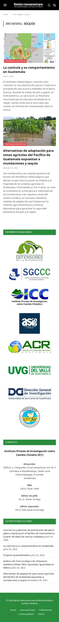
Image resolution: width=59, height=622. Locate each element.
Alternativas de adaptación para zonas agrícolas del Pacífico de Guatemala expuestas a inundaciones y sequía (28, 157)
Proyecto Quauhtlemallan (16, 555)
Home (13, 610)
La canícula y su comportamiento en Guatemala (28, 545)
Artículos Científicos (15, 61)
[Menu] (5, 5)
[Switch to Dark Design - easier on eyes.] (49, 5)
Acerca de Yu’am (27, 610)
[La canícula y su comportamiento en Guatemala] (29, 48)
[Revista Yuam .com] (28, 5)
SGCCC (41, 614)
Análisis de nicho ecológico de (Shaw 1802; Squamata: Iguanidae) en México (28, 564)
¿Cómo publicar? (26, 614)
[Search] (54, 5)
